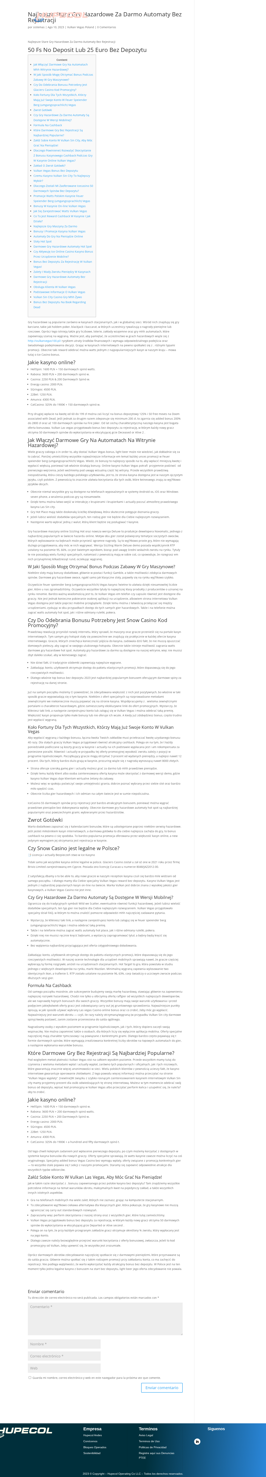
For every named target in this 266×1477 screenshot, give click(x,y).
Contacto (160, 22)
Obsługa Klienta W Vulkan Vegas (54, 287)
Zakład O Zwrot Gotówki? (49, 165)
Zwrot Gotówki (42, 110)
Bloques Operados (94, 1447)
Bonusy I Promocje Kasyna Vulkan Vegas (59, 231)
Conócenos (124, 11)
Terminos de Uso (149, 1441)
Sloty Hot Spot (42, 241)
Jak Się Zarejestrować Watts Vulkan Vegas (60, 211)
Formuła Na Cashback (47, 125)
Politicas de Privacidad (152, 1447)
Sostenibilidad (155, 11)
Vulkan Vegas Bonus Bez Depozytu (55, 170)
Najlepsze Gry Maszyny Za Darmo (55, 226)
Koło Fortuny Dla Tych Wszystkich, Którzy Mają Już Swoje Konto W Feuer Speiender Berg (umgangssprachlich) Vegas (60, 100)
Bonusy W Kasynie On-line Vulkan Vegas (59, 206)
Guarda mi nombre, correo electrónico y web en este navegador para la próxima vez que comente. (97, 1378)
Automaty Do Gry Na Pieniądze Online (58, 236)
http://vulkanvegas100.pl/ (44, 341)
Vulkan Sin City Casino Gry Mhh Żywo (57, 297)
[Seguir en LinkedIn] (197, 1441)
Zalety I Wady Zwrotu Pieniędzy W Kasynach (62, 272)
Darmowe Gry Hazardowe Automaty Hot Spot (62, 246)
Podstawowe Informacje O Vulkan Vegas (59, 292)
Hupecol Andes (92, 1435)
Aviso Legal (146, 1435)
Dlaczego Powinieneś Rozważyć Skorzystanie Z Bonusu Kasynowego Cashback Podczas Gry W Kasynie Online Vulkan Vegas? (62, 155)
